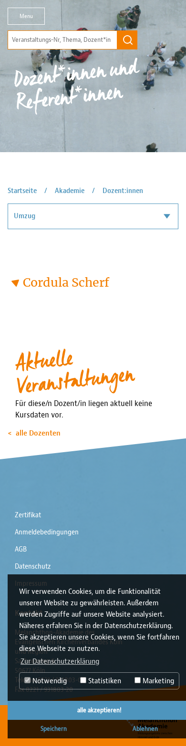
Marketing (157, 681)
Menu (26, 16)
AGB (21, 549)
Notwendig (49, 681)
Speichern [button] (54, 728)
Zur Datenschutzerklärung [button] (60, 661)
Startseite (22, 190)
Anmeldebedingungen (47, 532)
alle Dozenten (38, 433)
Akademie (69, 190)
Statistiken (103, 681)
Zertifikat (28, 515)
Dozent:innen (123, 190)
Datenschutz (33, 566)
